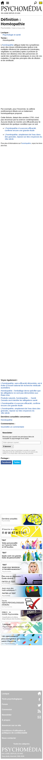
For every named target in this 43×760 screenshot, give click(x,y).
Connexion (7, 709)
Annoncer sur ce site (11, 725)
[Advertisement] (21, 84)
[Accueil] (3, 4)
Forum (5, 704)
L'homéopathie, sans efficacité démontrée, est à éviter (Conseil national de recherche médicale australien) (21, 385)
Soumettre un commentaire (12, 427)
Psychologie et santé (12, 35)
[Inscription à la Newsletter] (39, 4)
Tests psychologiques (12, 699)
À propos (6, 720)
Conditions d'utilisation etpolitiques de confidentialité (14, 732)
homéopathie (8, 45)
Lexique (5, 694)
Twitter (17, 462)
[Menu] (8, 4)
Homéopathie (6, 420)
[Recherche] (34, 4)
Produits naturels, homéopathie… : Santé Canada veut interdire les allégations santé (19, 399)
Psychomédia (5, 28)
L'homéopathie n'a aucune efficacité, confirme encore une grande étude (20, 129)
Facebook (6, 462)
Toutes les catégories (21, 744)
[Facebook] (39, 700)
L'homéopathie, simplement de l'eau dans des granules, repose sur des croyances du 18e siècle (23, 137)
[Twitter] (39, 706)
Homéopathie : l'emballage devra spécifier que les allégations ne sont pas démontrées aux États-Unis (21, 393)
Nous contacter (9, 738)
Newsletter (7, 715)
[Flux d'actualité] (39, 712)
